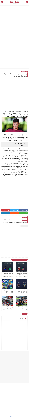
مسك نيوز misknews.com (9, 415)
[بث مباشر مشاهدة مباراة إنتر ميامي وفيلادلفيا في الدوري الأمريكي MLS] (21, 284)
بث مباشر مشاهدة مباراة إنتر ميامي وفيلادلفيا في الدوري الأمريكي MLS (22, 291)
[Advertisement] (14, 23)
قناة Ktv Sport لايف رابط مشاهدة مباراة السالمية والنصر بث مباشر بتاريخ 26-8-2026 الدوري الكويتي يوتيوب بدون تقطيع (21, 276)
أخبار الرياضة (24, 71)
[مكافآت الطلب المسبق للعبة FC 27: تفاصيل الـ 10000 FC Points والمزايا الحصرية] (7, 284)
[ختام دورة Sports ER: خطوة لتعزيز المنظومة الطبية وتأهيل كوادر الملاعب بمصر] (21, 301)
